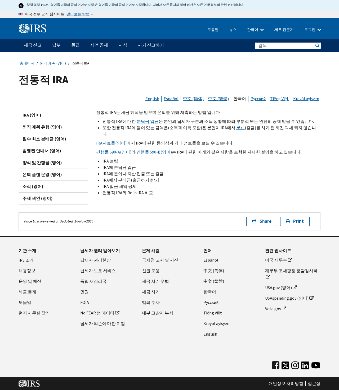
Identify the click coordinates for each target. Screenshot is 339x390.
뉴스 (233, 29)
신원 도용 (151, 270)
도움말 (212, 29)
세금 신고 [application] (33, 45)
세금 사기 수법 (155, 281)
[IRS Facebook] (275, 364)
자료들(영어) (111, 143)
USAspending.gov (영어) (287, 298)
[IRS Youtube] (315, 364)
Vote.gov (273, 309)
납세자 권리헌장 (95, 260)
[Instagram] (295, 364)
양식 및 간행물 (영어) (42, 162)
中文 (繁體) (218, 98)
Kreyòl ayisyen (306, 98)
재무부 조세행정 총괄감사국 (291, 270)
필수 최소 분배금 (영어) (44, 139)
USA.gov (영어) (278, 287)
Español (171, 98)
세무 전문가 (284, 29)
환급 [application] (75, 45)
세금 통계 (27, 292)
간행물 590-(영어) (113, 152)
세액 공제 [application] (99, 45)
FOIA (84, 302)
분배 (240, 128)
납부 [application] (56, 45)
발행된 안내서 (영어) (42, 151)
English (152, 98)
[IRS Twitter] (285, 364)
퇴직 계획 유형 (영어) (42, 127)
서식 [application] (123, 45)
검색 (317, 45)
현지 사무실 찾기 (34, 313)
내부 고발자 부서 (157, 313)
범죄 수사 (151, 302)
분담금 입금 (148, 121)
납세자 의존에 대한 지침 (102, 323)
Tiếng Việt (279, 98)
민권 (84, 292)
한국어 (253, 29)
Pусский (210, 302)
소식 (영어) (33, 186)
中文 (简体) (193, 98)
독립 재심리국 (93, 281)
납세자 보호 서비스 (98, 270)
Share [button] (265, 221)
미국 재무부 (276, 260)
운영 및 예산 (30, 281)
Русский (258, 98)
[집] (32, 26)
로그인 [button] (310, 29)
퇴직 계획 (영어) (53, 63)
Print (298, 221)
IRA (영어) (32, 115)
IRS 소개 (26, 260)
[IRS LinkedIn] (305, 364)
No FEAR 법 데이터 (97, 313)
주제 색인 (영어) (38, 198)
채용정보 (27, 270)
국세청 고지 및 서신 (160, 260)
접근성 (314, 383)
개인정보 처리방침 (286, 383)
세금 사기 (151, 292)
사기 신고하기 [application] (151, 45)
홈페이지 (27, 63)
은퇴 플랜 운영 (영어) (42, 174)
